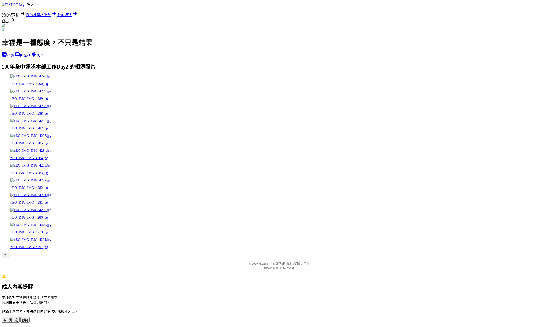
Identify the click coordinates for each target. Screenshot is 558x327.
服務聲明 (288, 268)
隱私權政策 (271, 268)
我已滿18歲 (10, 320)
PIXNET (263, 263)
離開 (25, 320)
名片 (40, 56)
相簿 (11, 56)
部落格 (25, 56)
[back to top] (5, 255)
